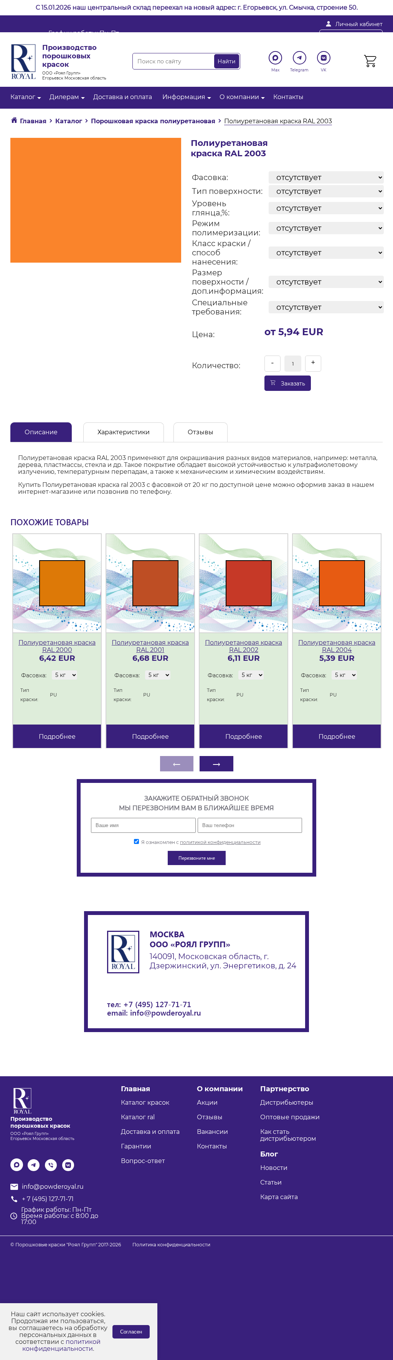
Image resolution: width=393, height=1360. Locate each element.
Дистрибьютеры (287, 1102)
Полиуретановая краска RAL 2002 (243, 646)
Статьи (271, 1182)
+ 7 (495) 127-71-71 (276, 36)
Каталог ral (138, 1117)
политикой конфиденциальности (220, 842)
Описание (41, 432)
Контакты (288, 97)
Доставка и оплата (122, 97)
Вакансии (212, 1131)
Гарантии (136, 1146)
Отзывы (200, 432)
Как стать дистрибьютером (288, 1135)
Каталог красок (145, 1102)
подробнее (57, 736)
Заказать (292, 383)
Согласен (131, 1332)
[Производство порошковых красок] (21, 1100)
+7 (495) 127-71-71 (157, 1004)
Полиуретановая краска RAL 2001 (150, 646)
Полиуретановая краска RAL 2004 (336, 646)
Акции (207, 1102)
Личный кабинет (359, 24)
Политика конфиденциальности (171, 1244)
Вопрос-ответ (143, 1161)
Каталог (22, 97)
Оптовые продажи (290, 1117)
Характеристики (123, 432)
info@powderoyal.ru (196, 36)
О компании (239, 97)
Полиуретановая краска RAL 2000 (57, 646)
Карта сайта (279, 1197)
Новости (273, 1167)
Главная (135, 1089)
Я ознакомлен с (200, 842)
